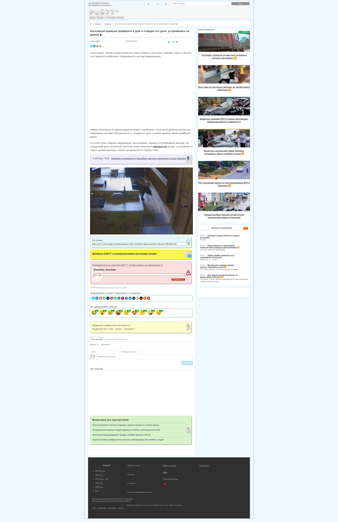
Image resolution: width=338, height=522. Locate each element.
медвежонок (102, 288)
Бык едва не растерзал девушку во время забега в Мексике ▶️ (219, 276)
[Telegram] (100, 46)
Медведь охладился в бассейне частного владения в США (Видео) (148, 158)
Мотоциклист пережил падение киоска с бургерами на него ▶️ (217, 266)
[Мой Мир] (119, 298)
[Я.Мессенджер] (91, 46)
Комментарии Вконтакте (116, 339)
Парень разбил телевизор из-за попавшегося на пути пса (217, 256)
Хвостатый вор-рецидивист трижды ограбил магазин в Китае (121, 435)
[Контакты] (158, 4)
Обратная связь (133, 466)
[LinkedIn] (130, 298)
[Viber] (111, 298)
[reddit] (144, 298)
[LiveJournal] (133, 298)
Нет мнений (96, 339)
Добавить (187, 363)
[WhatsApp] (115, 298)
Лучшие (104, 344)
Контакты (131, 474)
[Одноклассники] (97, 46)
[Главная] (91, 24)
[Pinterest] (122, 298)
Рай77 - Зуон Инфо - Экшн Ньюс (104, 508)
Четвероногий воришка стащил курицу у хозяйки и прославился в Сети (126, 430)
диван (125, 288)
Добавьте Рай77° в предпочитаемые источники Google (124, 253)
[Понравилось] (169, 42)
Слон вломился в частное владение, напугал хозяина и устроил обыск (125, 425)
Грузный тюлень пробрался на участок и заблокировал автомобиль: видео (128, 440)
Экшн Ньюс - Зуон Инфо (104, 269)
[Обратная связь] (166, 4)
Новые (93, 344)
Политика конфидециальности (139, 492)
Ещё (245, 228)
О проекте (131, 483)
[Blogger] (137, 298)
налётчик (118, 288)
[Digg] (141, 298)
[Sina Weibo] (148, 298)
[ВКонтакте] (94, 46)
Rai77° (98, 41)
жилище (111, 288)
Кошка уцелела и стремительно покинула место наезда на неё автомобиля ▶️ (220, 246)
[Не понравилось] (177, 42)
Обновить (245, 32)
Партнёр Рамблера (170, 479)
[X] (107, 298)
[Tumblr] (126, 298)
